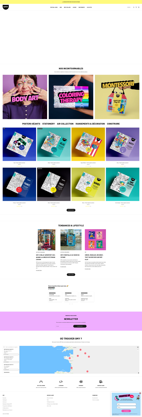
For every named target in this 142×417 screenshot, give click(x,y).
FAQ (47, 399)
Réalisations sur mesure (7, 409)
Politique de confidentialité (52, 403)
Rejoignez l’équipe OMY (7, 403)
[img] (71, 287)
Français (128, 7)
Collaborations (5, 407)
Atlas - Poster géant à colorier (54, 162)
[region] (71, 37)
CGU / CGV (49, 405)
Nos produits (82, 7)
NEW (61, 7)
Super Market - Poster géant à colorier (88, 162)
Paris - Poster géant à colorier (54, 202)
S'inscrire (80, 326)
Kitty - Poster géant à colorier (122, 162)
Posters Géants (31, 123)
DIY (85, 252)
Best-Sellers (67, 7)
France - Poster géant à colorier (19, 202)
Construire (113, 123)
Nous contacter (50, 397)
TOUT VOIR (71, 274)
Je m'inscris (126, 411)
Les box (74, 7)
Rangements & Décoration (90, 123)
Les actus (89, 7)
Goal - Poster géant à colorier (19, 162)
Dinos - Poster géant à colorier (88, 202)
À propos (4, 397)
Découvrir (71, 210)
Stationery (48, 123)
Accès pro (5, 401)
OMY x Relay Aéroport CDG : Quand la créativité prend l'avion (46, 257)
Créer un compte (95, 399)
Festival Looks (54, 7)
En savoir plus (39, 270)
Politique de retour (50, 401)
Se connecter (95, 397)
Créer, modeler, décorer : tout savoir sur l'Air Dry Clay (94, 257)
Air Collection (65, 123)
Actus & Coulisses (40, 252)
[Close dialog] (140, 393)
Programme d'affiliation (7, 405)
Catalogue (5, 399)
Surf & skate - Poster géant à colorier (122, 202)
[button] (70, 304)
